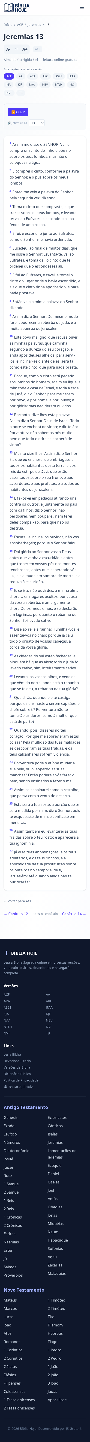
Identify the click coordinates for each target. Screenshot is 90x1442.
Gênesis (11, 1117)
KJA (8, 84)
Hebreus (55, 1333)
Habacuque (58, 1240)
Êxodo (9, 1125)
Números (12, 1142)
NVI (72, 84)
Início (8, 24)
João (7, 1325)
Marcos (10, 1308)
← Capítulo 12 (16, 913)
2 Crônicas (13, 1225)
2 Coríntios (13, 1358)
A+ (24, 49)
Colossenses (14, 1391)
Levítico (10, 1134)
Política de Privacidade (21, 1080)
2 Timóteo (56, 1308)
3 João (53, 1383)
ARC (45, 76)
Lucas (9, 1316)
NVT (9, 93)
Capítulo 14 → (74, 913)
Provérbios (13, 1275)
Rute (8, 1175)
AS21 (58, 76)
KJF (20, 84)
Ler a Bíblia (12, 1054)
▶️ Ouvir (18, 112)
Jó (5, 1258)
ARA (32, 76)
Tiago (52, 1341)
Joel (51, 1190)
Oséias (54, 1182)
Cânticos (55, 1125)
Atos (8, 1333)
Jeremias (34, 24)
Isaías (53, 1134)
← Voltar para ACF (18, 901)
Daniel (53, 1173)
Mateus (10, 1300)
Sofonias (55, 1248)
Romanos (12, 1341)
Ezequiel (55, 1165)
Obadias (55, 1207)
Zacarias (55, 1265)
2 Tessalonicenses (19, 1408)
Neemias (11, 1242)
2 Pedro (54, 1358)
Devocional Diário (17, 1061)
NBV (45, 84)
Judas (52, 1391)
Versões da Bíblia (17, 1067)
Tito (51, 1316)
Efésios (10, 1374)
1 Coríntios (13, 1350)
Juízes (9, 1167)
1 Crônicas (13, 1217)
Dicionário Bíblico (17, 1074)
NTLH (58, 84)
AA (21, 76)
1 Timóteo (56, 1300)
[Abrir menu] (81, 7)
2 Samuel (12, 1192)
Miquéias (56, 1223)
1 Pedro (54, 1350)
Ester (8, 1250)
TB (21, 93)
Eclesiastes (57, 1117)
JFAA (72, 76)
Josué (8, 1159)
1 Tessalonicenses (19, 1399)
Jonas (52, 1215)
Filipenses (12, 1383)
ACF (20, 24)
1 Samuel (12, 1183)
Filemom (55, 1325)
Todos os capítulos (45, 914)
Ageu (52, 1256)
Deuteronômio (17, 1150)
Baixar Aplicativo (21, 1086)
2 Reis (9, 1208)
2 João (53, 1374)
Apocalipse (57, 1399)
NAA (32, 84)
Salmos (10, 1266)
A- (8, 49)
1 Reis (9, 1200)
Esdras (9, 1233)
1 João (53, 1366)
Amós (53, 1198)
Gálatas (10, 1366)
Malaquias (57, 1273)
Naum (53, 1231)
